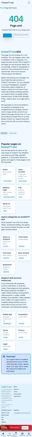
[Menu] (29, 3)
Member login (5, 415)
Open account (5, 412)
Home (2, 8)
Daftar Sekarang (14, 427)
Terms (15, 391)
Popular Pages (13, 133)
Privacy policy (17, 394)
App (2, 417)
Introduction (4, 133)
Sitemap (3, 422)
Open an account (21, 35)
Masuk (25, 427)
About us (16, 389)
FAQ (2, 419)
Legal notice (17, 396)
